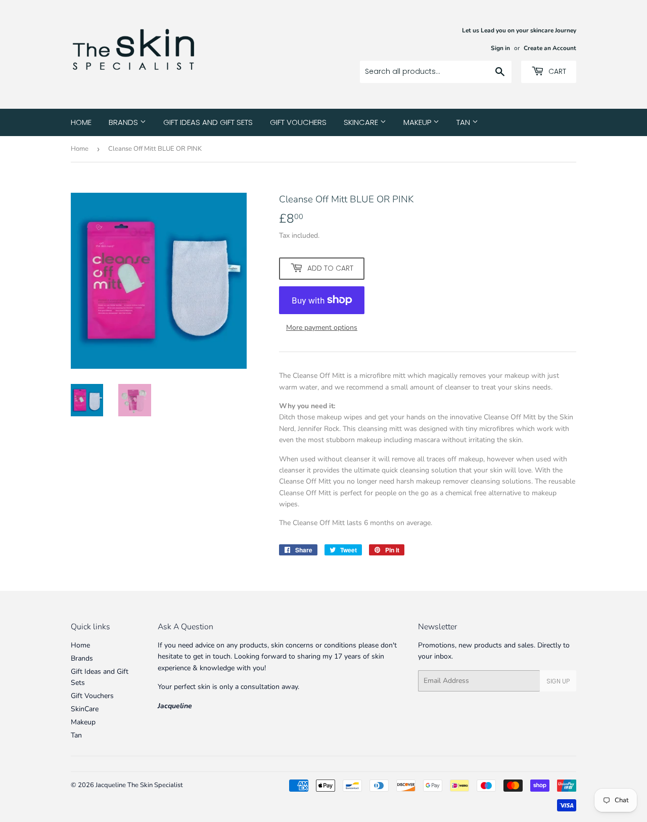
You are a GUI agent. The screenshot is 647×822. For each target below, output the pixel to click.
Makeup (418, 122)
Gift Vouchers (298, 122)
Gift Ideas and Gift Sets (208, 122)
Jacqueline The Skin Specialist (139, 785)
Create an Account (550, 48)
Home (81, 122)
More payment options (321, 327)
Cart (556, 71)
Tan (464, 122)
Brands (124, 122)
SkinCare (362, 122)
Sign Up (558, 681)
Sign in (500, 48)
